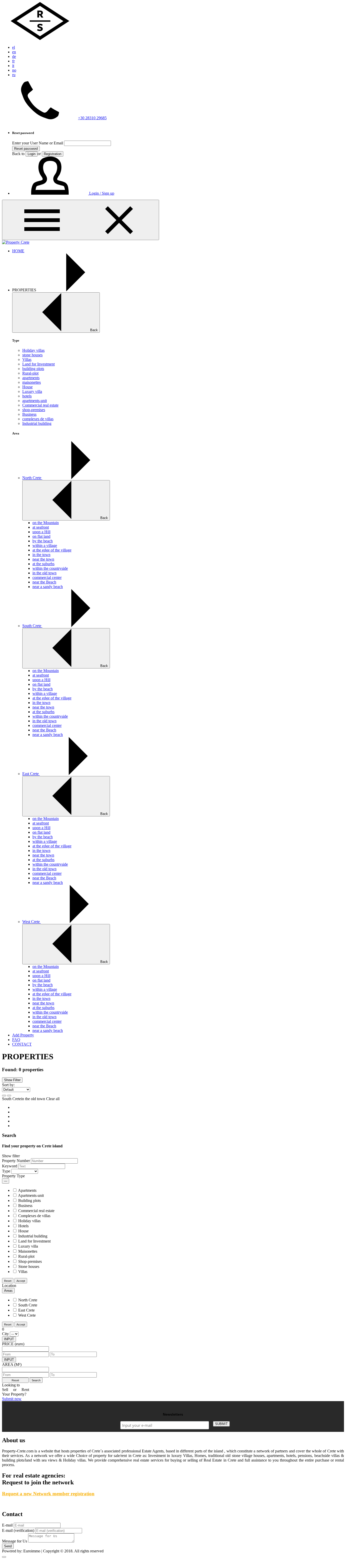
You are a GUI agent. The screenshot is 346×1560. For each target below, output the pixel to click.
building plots (33, 368)
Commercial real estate (40, 405)
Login (31, 154)
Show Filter (12, 1080)
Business (29, 414)
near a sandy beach (47, 586)
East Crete (31, 773)
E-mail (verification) (18, 1530)
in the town (41, 554)
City (5, 1334)
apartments (31, 378)
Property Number (16, 1161)
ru (13, 75)
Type (6, 1171)
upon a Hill (41, 532)
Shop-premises (30, 1261)
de (14, 56)
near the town (43, 559)
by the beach (42, 541)
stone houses (32, 355)
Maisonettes (27, 1251)
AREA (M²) (12, 1364)
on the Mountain (45, 523)
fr (13, 61)
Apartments (27, 1190)
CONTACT (22, 1044)
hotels (27, 396)
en (14, 52)
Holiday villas (33, 350)
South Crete (32, 626)
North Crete (32, 478)
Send (8, 1546)
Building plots (29, 1200)
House (27, 387)
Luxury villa (32, 391)
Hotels (23, 1226)
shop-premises (33, 410)
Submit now (12, 1399)
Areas (8, 1291)
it (13, 65)
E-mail (7, 1525)
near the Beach (44, 582)
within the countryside (50, 568)
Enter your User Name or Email (37, 143)
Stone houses (28, 1266)
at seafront (40, 527)
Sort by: (8, 1085)
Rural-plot (30, 373)
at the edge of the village (51, 550)
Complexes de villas (34, 1216)
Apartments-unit (31, 1195)
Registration (52, 154)
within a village (44, 545)
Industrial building (36, 423)
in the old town (44, 573)
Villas (26, 359)
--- (5, 1181)
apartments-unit (34, 400)
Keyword (9, 1166)
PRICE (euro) (13, 1344)
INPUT (9, 1339)
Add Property (23, 1035)
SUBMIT (221, 1424)
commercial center (47, 577)
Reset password (26, 148)
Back (94, 330)
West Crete (31, 921)
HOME (18, 251)
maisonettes (31, 382)
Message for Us (14, 1541)
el (13, 47)
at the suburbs (43, 564)
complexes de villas (37, 419)
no (14, 70)
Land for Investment (38, 364)
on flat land (41, 536)
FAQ (16, 1039)
